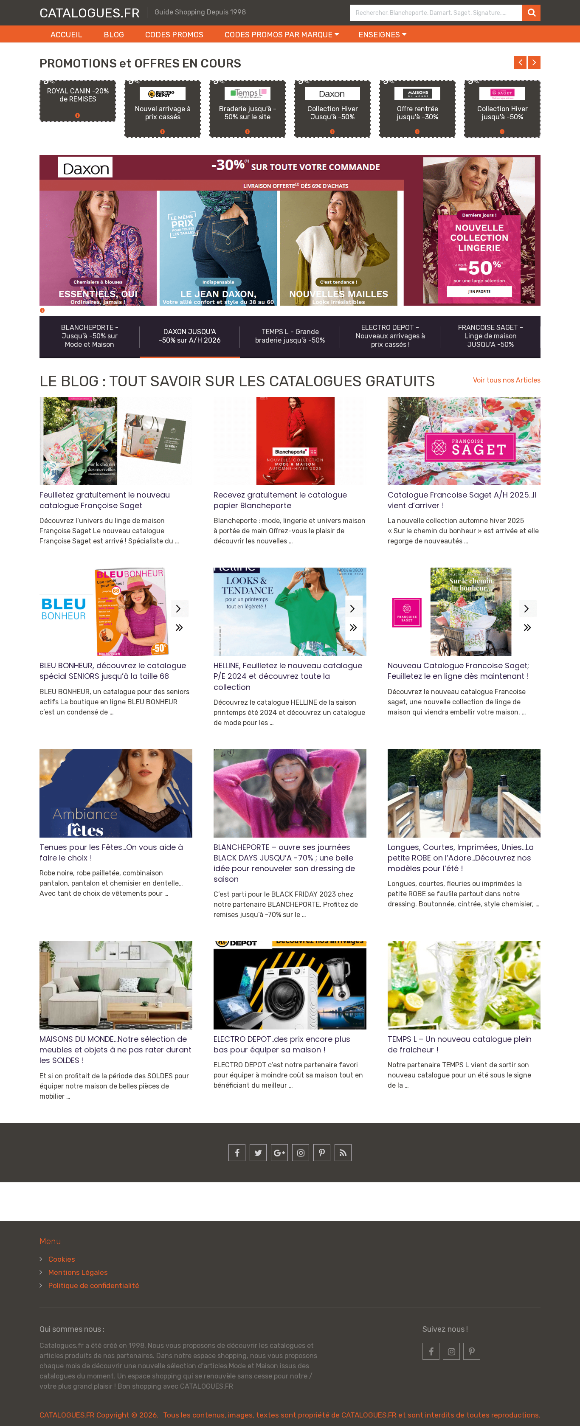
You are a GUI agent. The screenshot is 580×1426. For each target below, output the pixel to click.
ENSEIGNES (379, 34)
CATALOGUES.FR (89, 13)
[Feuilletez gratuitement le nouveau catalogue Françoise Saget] (115, 441)
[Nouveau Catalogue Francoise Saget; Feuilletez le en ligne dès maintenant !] (464, 612)
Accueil (66, 34)
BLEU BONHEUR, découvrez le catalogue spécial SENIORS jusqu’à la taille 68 (112, 670)
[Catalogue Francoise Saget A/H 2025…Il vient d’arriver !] (464, 441)
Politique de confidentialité (93, 1285)
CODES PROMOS (174, 34)
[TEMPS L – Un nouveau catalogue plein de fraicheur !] (464, 985)
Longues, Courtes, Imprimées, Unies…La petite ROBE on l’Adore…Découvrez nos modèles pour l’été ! (461, 858)
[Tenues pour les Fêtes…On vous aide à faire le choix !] (115, 793)
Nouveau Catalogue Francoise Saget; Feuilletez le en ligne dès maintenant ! (458, 670)
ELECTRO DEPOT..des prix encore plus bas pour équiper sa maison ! (282, 1044)
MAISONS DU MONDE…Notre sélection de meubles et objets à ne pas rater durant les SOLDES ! (115, 1050)
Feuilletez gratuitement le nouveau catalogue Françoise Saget (104, 500)
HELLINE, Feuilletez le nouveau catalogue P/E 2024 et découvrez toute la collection (288, 676)
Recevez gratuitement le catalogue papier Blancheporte (280, 500)
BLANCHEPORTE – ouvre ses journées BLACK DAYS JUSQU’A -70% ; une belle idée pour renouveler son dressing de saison (284, 863)
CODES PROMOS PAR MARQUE (278, 34)
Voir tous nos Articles (507, 380)
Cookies (61, 1259)
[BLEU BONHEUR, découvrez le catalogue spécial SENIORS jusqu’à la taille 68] (115, 612)
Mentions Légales (78, 1272)
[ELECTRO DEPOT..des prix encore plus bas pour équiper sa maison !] (290, 985)
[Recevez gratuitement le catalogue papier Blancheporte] (290, 441)
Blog (114, 34)
